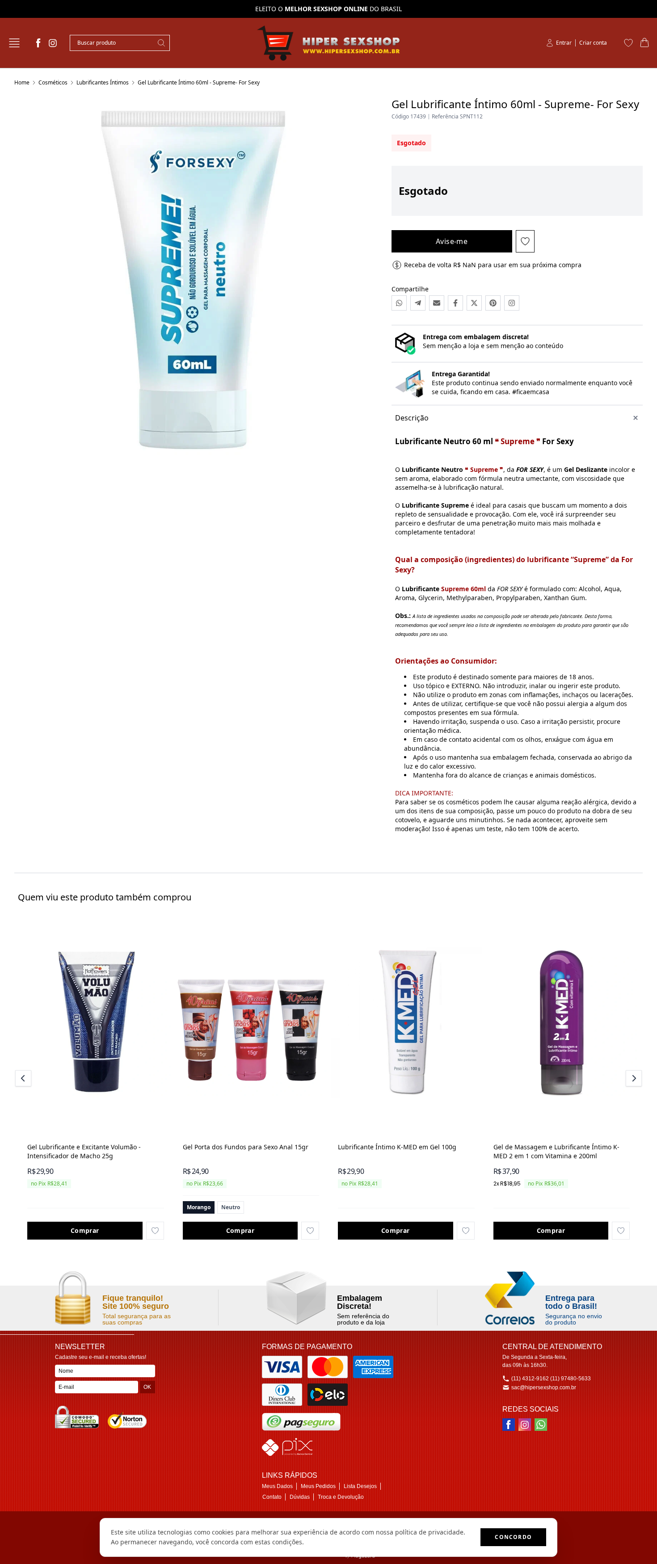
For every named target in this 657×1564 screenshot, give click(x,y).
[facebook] (38, 43)
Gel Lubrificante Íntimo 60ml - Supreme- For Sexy (199, 82)
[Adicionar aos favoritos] (155, 1231)
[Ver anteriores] (24, 1078)
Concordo (513, 1537)
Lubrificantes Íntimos (102, 82)
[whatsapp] (541, 1424)
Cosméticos (52, 82)
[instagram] (52, 43)
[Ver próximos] (632, 1078)
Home (21, 82)
